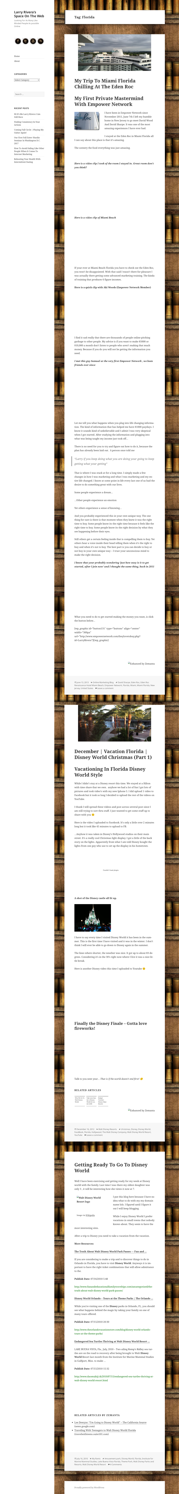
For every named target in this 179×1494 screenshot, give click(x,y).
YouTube (78, 1135)
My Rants (96, 1458)
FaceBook (78, 1132)
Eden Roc (135, 682)
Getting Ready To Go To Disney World (111, 1167)
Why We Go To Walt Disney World (79, 1100)
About (17, 61)
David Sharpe (124, 682)
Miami (133, 685)
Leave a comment (105, 688)
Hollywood (96, 1132)
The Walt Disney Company (114, 1132)
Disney (134, 1129)
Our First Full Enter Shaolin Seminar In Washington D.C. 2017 (27, 140)
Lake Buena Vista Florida (109, 1461)
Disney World (144, 1129)
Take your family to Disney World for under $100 (91, 1101)
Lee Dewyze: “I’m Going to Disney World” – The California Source (110, 1422)
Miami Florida (143, 685)
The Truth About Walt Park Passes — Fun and (110, 1251)
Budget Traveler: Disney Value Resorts (102, 1101)
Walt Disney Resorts (107, 1129)
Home (17, 56)
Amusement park (113, 1458)
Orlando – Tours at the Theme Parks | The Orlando (113, 1298)
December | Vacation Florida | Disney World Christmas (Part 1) (113, 754)
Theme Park (126, 1461)
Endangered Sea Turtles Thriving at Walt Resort (112, 1341)
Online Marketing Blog (103, 682)
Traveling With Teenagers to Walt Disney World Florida (105, 1430)
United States (87, 688)
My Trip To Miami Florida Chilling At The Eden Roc (105, 83)
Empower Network (113, 685)
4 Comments (116, 1464)
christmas (125, 1129)
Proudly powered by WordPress (89, 1487)
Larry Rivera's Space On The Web (29, 14)
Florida (126, 685)
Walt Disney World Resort (139, 1132)
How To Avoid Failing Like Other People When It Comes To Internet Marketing (29, 151)
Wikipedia (90, 1215)
